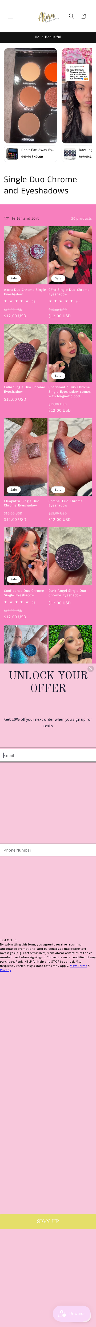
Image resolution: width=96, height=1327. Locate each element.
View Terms (78, 966)
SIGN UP (48, 1222)
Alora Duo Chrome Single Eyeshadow (25, 292)
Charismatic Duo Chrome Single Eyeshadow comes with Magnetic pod (70, 392)
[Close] (90, 669)
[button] (11, 16)
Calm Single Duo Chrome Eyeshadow (24, 389)
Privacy (5, 970)
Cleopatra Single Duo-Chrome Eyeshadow (22, 503)
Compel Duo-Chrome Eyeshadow (66, 503)
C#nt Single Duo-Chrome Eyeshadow (69, 292)
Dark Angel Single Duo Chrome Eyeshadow (67, 593)
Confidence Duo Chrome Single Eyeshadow (24, 593)
